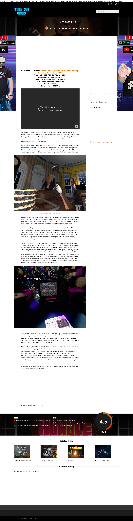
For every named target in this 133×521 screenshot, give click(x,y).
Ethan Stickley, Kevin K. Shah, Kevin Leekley (59, 71)
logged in (24, 471)
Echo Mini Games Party (102, 460)
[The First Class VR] (49, 457)
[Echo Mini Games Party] (103, 457)
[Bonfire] (76, 457)
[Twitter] (111, 4)
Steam (53, 84)
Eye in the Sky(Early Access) (23, 460)
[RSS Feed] (108, 4)
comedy (30, 405)
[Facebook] (113, 4)
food (34, 405)
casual (25, 405)
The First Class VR (47, 460)
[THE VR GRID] (21, 15)
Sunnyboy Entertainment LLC (50, 73)
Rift (38, 405)
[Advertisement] (66, 52)
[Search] (118, 11)
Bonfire (70, 460)
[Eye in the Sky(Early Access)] (22, 457)
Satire (41, 405)
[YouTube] (116, 4)
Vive (45, 405)
